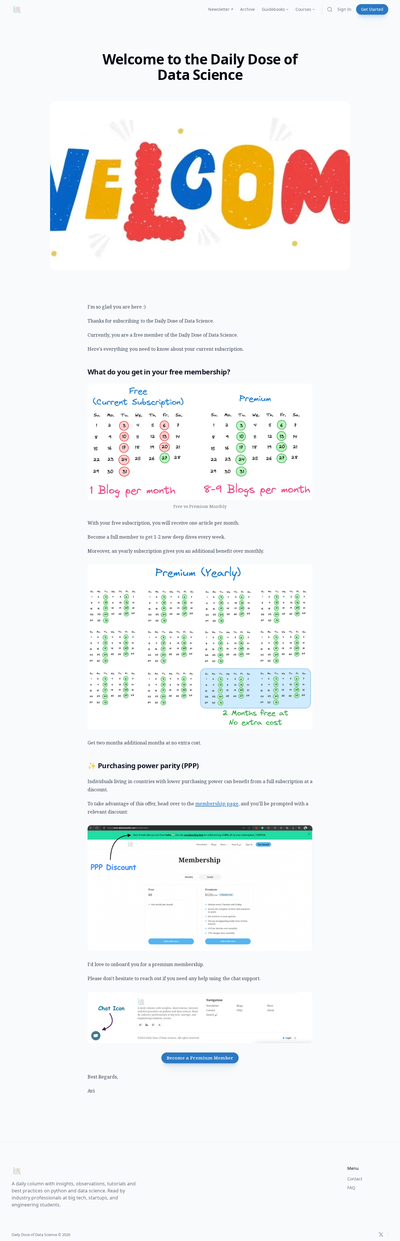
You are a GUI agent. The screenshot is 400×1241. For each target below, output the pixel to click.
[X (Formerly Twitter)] (381, 1234)
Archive (247, 9)
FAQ (351, 1187)
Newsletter (219, 9)
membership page (216, 803)
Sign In (344, 9)
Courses (303, 9)
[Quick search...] (329, 9)
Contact (354, 1179)
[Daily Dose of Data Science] (17, 9)
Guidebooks (273, 9)
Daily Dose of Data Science (34, 1234)
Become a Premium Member (200, 1058)
